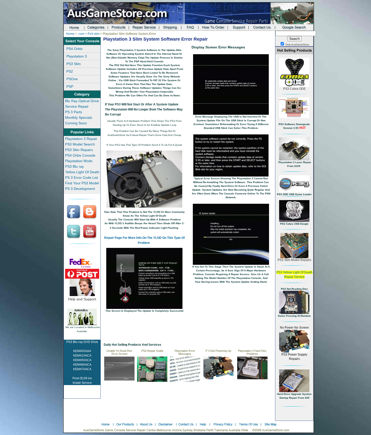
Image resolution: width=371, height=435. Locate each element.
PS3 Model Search (80, 144)
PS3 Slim (73, 64)
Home (70, 34)
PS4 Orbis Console (80, 155)
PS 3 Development (80, 189)
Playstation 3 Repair (81, 139)
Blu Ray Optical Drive (82, 101)
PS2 (69, 71)
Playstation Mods (78, 161)
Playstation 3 (76, 56)
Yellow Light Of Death (82, 172)
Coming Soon (76, 123)
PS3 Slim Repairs (79, 150)
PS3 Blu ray (74, 166)
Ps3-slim (93, 34)
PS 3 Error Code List (81, 178)
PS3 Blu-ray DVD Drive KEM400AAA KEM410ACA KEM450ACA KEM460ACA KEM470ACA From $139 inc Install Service (82, 362)
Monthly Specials (78, 117)
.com (81, 34)
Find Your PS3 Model (82, 183)
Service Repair (77, 106)
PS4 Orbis (74, 49)
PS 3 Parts (73, 112)
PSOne (72, 79)
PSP (69, 86)
